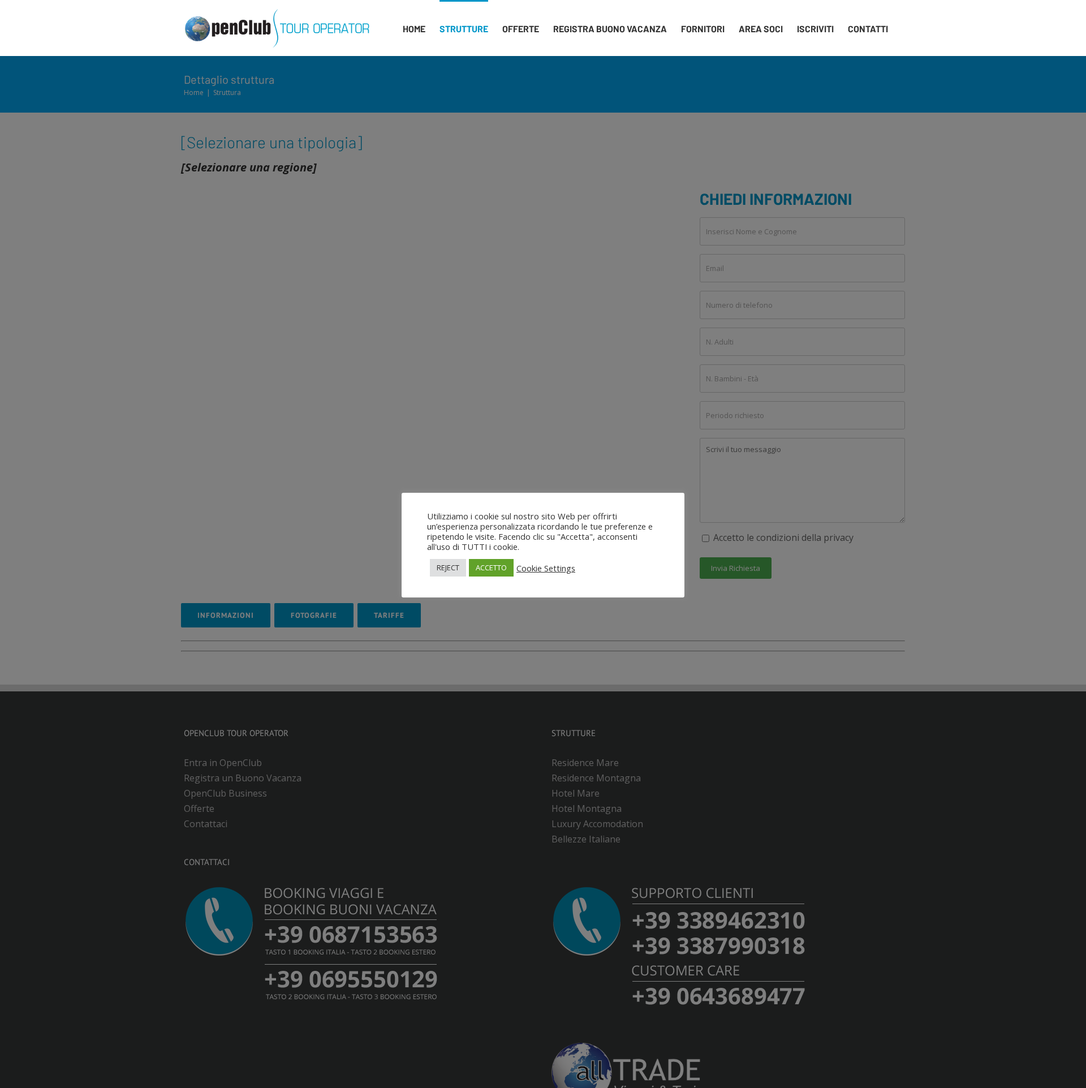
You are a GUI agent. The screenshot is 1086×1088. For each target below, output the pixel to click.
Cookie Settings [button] (545, 568)
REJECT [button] (448, 567)
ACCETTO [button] (491, 567)
